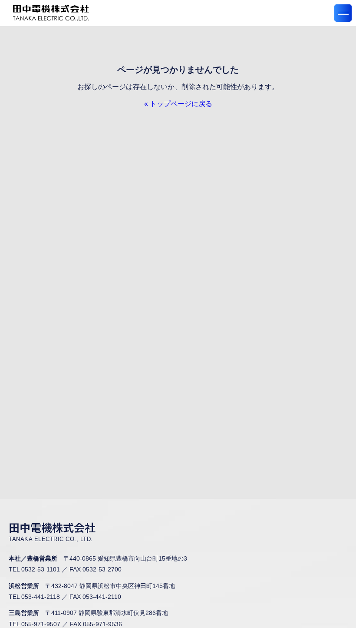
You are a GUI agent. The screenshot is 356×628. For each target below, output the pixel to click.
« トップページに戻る (178, 103)
